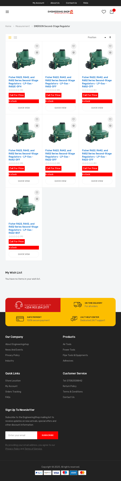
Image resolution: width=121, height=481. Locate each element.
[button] (37, 46)
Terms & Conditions (73, 391)
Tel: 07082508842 (72, 380)
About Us (55, 3)
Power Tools (69, 349)
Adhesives (68, 360)
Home (8, 26)
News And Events (14, 349)
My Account (11, 386)
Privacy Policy (12, 355)
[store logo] (60, 11)
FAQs (85, 3)
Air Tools (67, 344)
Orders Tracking (13, 391)
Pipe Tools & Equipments (75, 355)
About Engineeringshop (17, 344)
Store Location (13, 380)
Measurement (23, 26)
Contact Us (71, 3)
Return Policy (70, 386)
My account (38, 3)
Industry (9, 360)
